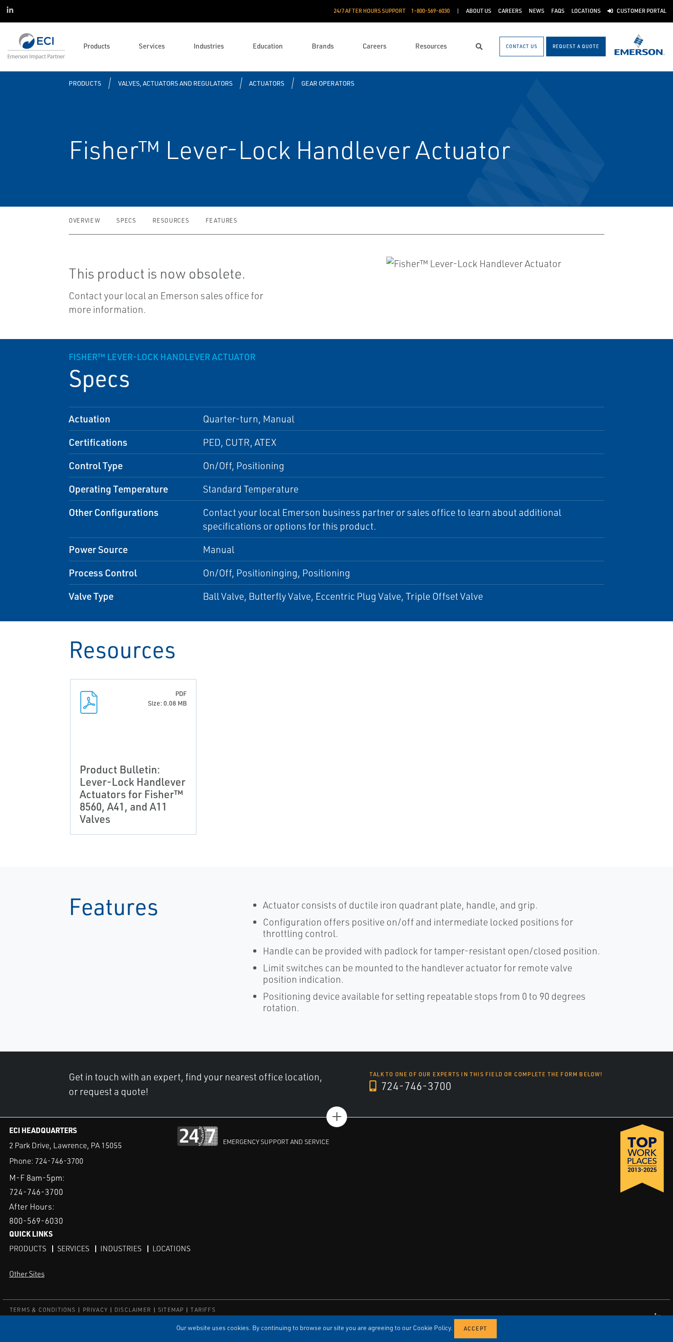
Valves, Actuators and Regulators (175, 83)
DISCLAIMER (132, 1309)
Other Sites (26, 1273)
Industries (120, 1248)
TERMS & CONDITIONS (43, 1309)
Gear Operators (327, 83)
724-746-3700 (415, 1086)
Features (221, 220)
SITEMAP (171, 1309)
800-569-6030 (36, 1221)
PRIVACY (95, 1309)
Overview (84, 220)
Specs (126, 220)
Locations (171, 1248)
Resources (170, 220)
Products (85, 83)
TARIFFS (202, 1309)
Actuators (266, 83)
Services (73, 1248)
